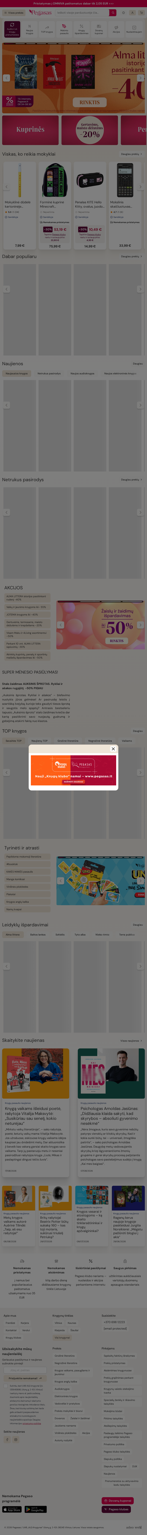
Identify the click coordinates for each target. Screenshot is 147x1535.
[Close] (113, 749)
